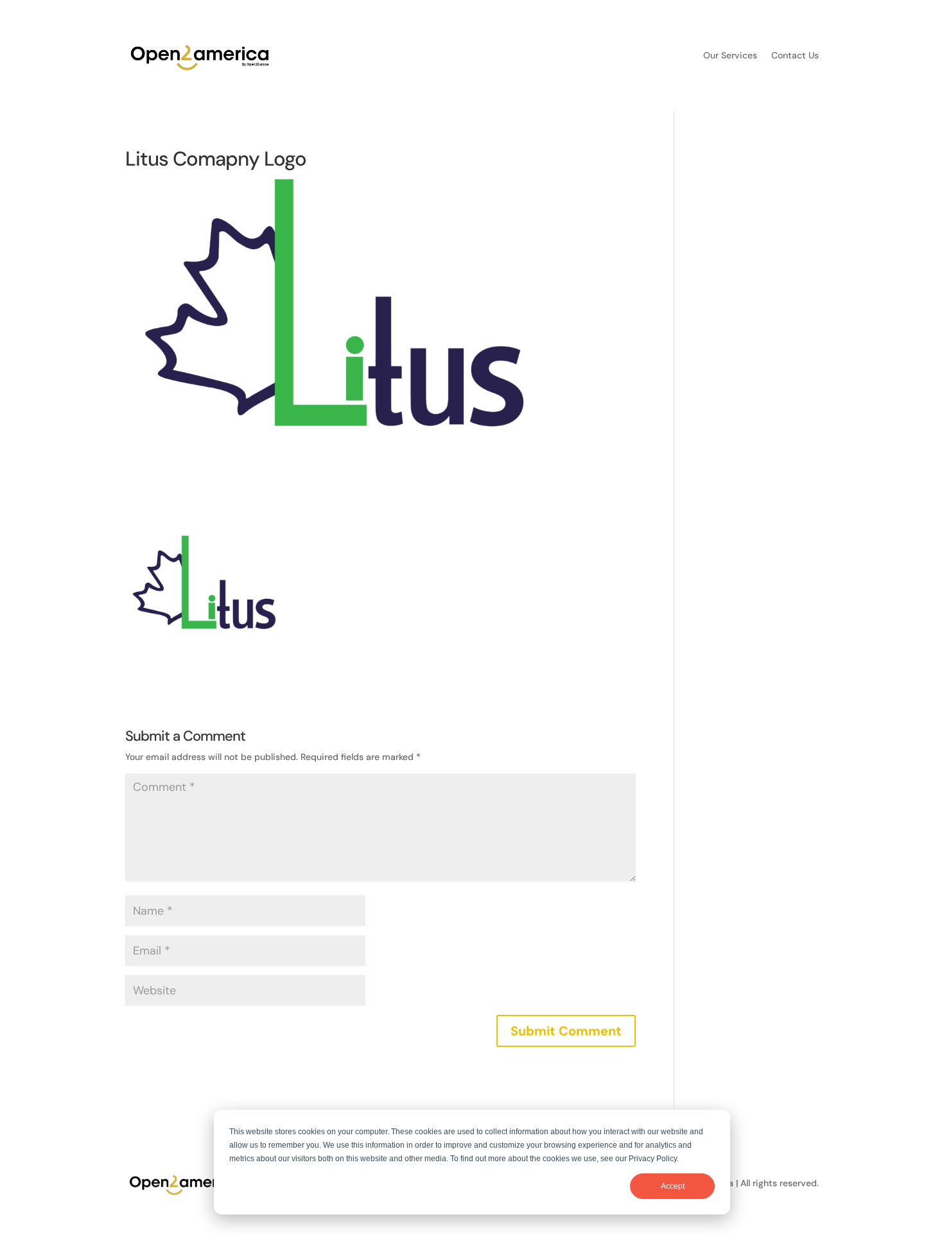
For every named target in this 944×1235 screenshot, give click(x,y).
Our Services (730, 56)
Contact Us (795, 56)
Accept (673, 1186)
